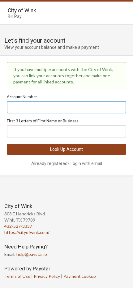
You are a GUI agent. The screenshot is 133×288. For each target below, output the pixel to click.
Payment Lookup (79, 276)
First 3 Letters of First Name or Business (42, 120)
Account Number (22, 96)
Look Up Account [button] (66, 149)
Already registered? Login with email (66, 163)
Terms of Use (17, 276)
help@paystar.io (31, 254)
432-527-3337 (18, 226)
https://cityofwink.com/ (26, 232)
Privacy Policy (47, 276)
